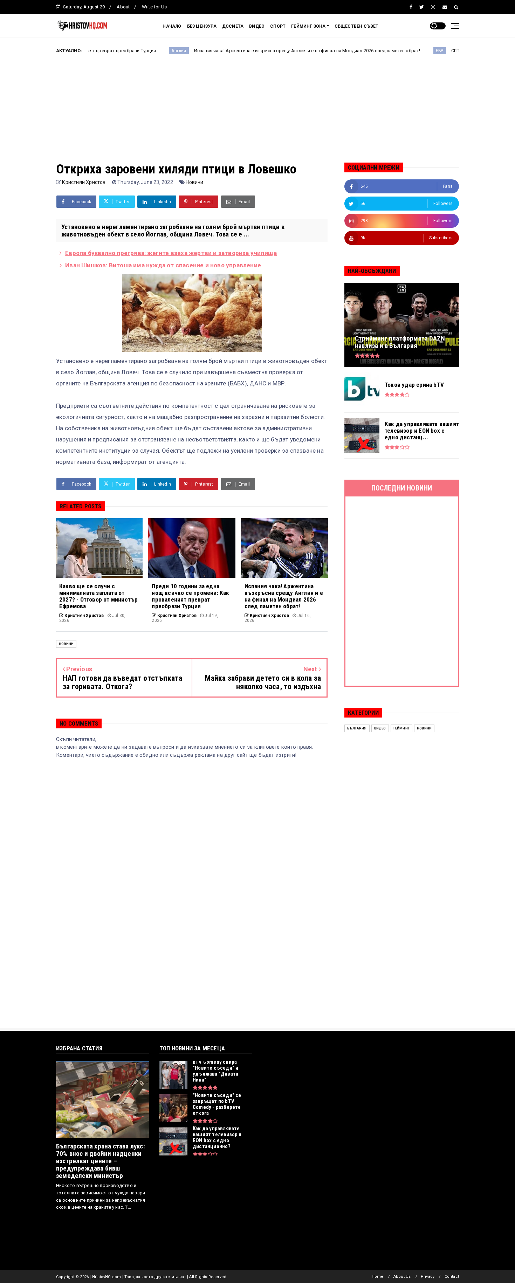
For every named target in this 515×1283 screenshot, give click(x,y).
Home (378, 1276)
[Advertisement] (257, 113)
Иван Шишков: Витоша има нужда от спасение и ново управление (163, 265)
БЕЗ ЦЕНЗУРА (202, 26)
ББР (392, 50)
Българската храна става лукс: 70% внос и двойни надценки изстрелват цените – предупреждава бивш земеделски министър (100, 1161)
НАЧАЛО (172, 26)
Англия (130, 50)
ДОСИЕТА (232, 26)
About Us (402, 1276)
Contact (452, 1276)
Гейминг (401, 728)
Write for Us (154, 6)
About (123, 6)
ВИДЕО (257, 26)
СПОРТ (278, 26)
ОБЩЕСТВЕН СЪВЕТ (357, 26)
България (357, 728)
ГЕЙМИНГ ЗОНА (308, 26)
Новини (194, 182)
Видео (380, 728)
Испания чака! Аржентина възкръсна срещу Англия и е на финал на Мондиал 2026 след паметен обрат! (259, 50)
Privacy (427, 1276)
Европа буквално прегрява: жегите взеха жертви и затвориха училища (171, 252)
